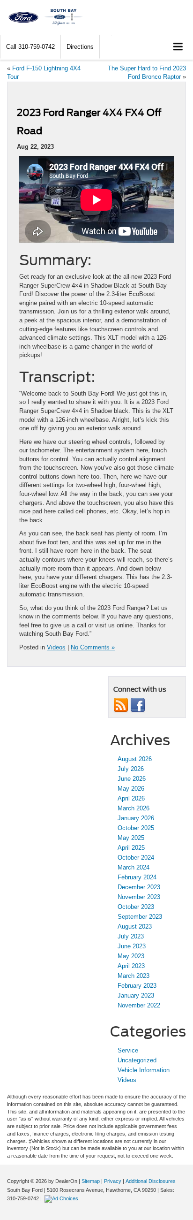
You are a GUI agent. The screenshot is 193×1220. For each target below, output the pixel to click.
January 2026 (136, 818)
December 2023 (139, 887)
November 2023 (139, 896)
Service (128, 1050)
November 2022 (139, 1005)
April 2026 (131, 798)
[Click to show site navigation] (178, 47)
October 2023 (136, 906)
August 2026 (135, 758)
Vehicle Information (144, 1070)
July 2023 (131, 936)
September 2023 (140, 916)
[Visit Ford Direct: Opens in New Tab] (63, 1198)
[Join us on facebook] (137, 704)
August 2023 (135, 926)
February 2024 (137, 877)
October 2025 (136, 827)
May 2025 (131, 837)
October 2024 (136, 857)
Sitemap (91, 1181)
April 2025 (131, 847)
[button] (30, 47)
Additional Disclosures (151, 1181)
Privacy (112, 1181)
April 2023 (131, 965)
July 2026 (131, 768)
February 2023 (137, 985)
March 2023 (133, 975)
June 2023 (132, 946)
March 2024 (133, 867)
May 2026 (131, 788)
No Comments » (93, 647)
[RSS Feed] (120, 704)
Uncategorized (137, 1060)
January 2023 (136, 995)
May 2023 (131, 956)
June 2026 (132, 778)
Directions (80, 46)
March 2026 (133, 808)
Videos (56, 647)
